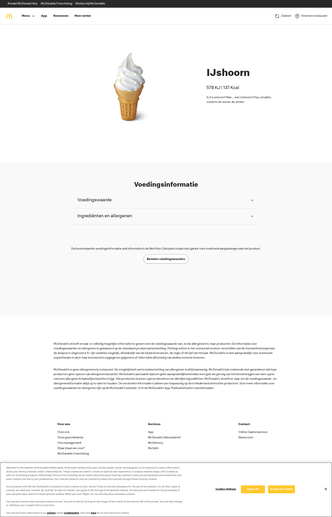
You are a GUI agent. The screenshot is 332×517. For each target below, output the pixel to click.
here (93, 513)
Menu (26, 16)
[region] (166, 489)
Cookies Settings (226, 489)
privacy (51, 513)
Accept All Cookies (281, 489)
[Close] (326, 489)
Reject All (253, 489)
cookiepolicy (71, 513)
